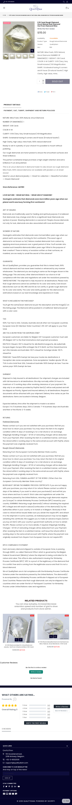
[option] (5, 56)
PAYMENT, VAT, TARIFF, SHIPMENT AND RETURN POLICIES (29, 110)
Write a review (36, 672)
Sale (2, 615)
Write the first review (36, 723)
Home (4, 15)
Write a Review (62, 706)
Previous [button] (2, 631)
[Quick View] (21, 636)
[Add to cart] (25, 636)
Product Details (12, 104)
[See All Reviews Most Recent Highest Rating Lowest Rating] (61, 711)
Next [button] (66, 631)
